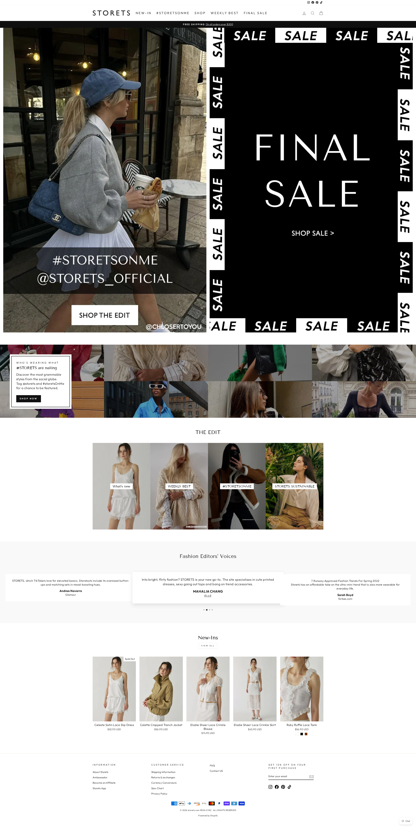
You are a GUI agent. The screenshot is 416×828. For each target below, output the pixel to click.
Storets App (99, 788)
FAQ (212, 765)
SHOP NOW (29, 398)
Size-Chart (157, 788)
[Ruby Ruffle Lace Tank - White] (297, 734)
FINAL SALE (256, 13)
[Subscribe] (311, 776)
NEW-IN (143, 13)
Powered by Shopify (208, 815)
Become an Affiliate (104, 782)
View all (208, 645)
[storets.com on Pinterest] (283, 787)
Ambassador (100, 777)
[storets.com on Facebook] (277, 787)
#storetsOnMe (173, 13)
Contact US (216, 770)
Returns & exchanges (163, 777)
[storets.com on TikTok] (289, 787)
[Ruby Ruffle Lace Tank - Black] (301, 734)
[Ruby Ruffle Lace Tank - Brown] (306, 734)
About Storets (100, 772)
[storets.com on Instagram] (270, 787)
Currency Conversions (164, 782)
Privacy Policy (159, 793)
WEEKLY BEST (225, 13)
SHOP (200, 13)
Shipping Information (163, 772)
